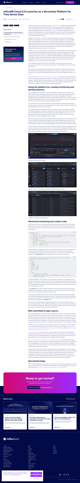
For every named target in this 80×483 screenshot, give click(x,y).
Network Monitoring (7, 466)
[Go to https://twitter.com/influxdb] (62, 475)
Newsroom (55, 450)
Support (29, 450)
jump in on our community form (59, 367)
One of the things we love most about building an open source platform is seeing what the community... (63, 421)
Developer (17, 25)
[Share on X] (60, 19)
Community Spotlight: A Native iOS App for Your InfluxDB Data (64, 418)
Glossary (29, 468)
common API (55, 30)
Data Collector (5, 456)
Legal (59, 479)
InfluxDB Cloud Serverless (8, 448)
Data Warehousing (6, 465)
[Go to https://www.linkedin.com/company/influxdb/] (64, 475)
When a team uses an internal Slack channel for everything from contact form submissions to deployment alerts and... (39, 423)
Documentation (31, 453)
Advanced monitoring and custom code (11, 36)
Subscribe (14, 58)
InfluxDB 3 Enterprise (7, 447)
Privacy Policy (18, 474)
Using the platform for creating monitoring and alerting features (13, 33)
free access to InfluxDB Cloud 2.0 (44, 367)
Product (11, 25)
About (54, 446)
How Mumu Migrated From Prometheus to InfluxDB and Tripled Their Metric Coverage (40, 418)
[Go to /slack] (68, 475)
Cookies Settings (36, 478)
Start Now (70, 2)
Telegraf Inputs (30, 465)
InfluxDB (4, 446)
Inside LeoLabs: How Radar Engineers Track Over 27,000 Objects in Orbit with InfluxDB (13, 418)
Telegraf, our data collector (33, 332)
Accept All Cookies (36, 473)
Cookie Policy (68, 479)
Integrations (5, 453)
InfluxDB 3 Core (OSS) (32, 459)
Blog (29, 447)
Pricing (44, 2)
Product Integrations (31, 463)
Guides (29, 446)
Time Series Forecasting (7, 463)
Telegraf (29, 460)
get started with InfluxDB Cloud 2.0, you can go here (48, 76)
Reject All (36, 475)
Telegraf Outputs (31, 466)
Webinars (30, 451)
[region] (22, 475)
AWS (29, 462)
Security (63, 479)
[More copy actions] (75, 19)
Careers (54, 447)
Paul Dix (5, 19)
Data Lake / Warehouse (7, 454)
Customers (30, 448)
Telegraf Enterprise (6, 451)
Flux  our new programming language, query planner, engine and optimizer (44, 340)
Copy (74, 232)
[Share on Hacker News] (63, 19)
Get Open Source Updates (33, 387)
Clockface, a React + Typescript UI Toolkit (50, 328)
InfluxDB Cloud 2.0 (56, 25)
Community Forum (31, 457)
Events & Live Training (32, 454)
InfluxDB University (31, 456)
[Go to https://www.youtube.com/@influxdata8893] (60, 475)
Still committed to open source (10, 39)
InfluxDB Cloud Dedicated (8, 450)
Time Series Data (6, 460)
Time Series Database (7, 462)
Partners (54, 448)
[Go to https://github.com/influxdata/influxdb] (66, 475)
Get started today (7, 42)
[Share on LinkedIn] (61, 19)
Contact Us (58, 2)
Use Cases (6, 25)
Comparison (74, 479)
